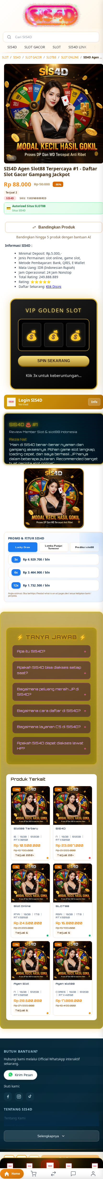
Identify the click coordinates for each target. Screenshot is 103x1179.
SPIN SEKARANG (53, 361)
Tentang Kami (14, 1119)
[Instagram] (19, 1097)
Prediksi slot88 (84, 547)
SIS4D (12, 47)
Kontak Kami (13, 1126)
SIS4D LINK (77, 47)
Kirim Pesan (24, 1075)
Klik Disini (53, 287)
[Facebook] (8, 1097)
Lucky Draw (22, 547)
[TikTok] (30, 1097)
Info (94, 402)
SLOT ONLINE (70, 57)
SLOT (57, 47)
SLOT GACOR (34, 47)
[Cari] (9, 37)
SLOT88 (51, 57)
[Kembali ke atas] (94, 1147)
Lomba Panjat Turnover (53, 547)
